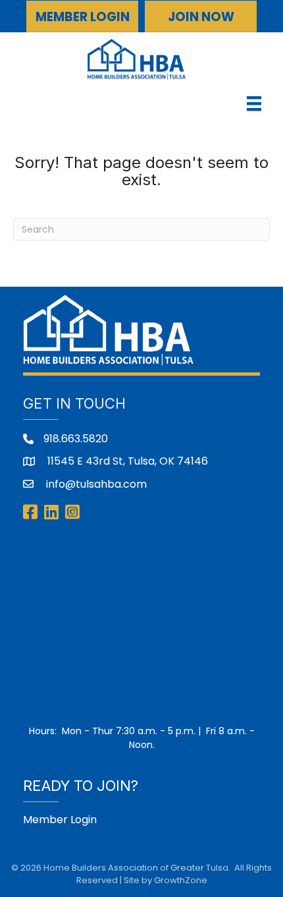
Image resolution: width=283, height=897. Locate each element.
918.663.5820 (75, 438)
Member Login (60, 819)
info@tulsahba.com (95, 484)
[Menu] (254, 103)
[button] (82, 16)
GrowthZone (180, 880)
